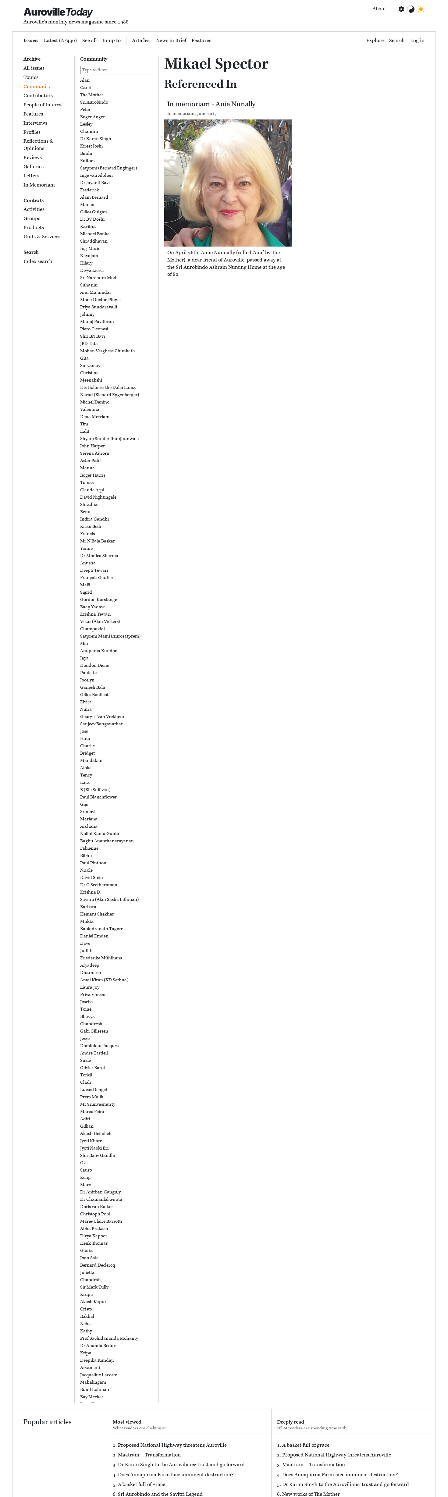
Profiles (32, 132)
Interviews (35, 123)
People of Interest (43, 104)
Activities (33, 209)
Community (37, 86)
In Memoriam (39, 185)
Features (201, 40)
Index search (37, 261)
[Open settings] (400, 9)
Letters (31, 175)
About (379, 8)
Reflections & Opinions (38, 145)
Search (397, 40)
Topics (30, 77)
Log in (417, 40)
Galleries (33, 166)
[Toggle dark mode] (421, 9)
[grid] (116, 740)
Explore (375, 40)
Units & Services (41, 236)
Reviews (32, 157)
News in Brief (171, 40)
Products (33, 227)
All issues (33, 68)
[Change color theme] (410, 9)
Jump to (111, 40)
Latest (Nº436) (60, 40)
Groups (31, 218)
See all (89, 40)
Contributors (38, 95)
